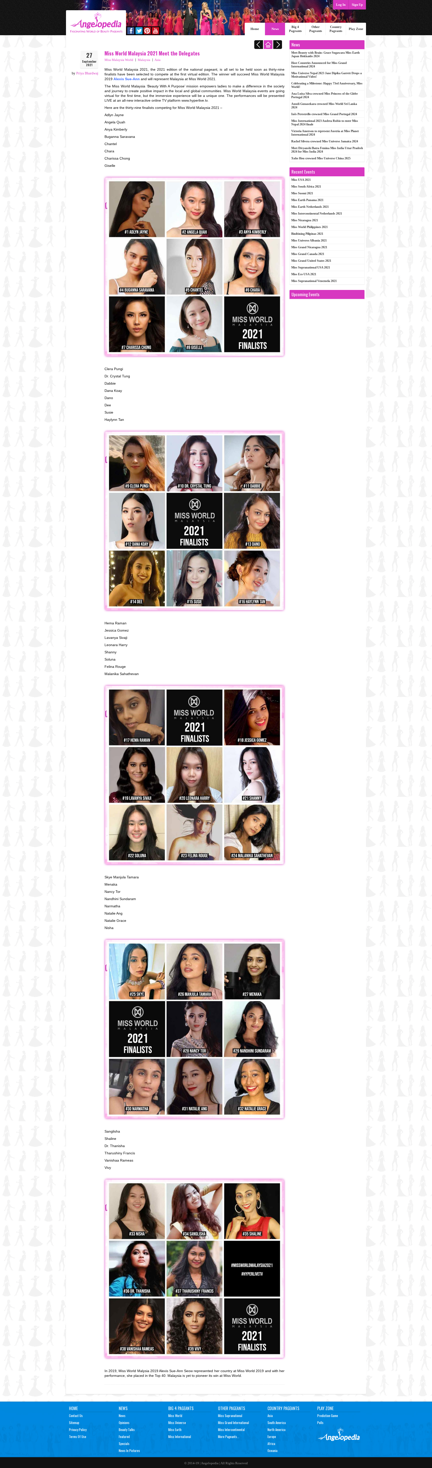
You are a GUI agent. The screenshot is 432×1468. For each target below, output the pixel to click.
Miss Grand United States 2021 (311, 260)
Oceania (273, 1450)
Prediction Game (327, 1415)
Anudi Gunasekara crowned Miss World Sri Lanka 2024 (324, 105)
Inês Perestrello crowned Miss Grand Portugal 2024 (324, 114)
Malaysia (144, 60)
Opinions (124, 1422)
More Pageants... (228, 1436)
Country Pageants (336, 29)
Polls (320, 1422)
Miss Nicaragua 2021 (304, 220)
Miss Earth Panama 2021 (307, 200)
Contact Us (76, 1415)
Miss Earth (175, 1429)
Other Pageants (315, 29)
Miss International (179, 1436)
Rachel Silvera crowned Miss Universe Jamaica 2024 (324, 141)
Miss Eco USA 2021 (303, 274)
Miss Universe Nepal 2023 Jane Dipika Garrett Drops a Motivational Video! (326, 74)
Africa (271, 1443)
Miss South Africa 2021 (306, 186)
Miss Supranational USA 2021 (310, 267)
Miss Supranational (230, 1415)
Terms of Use (77, 1436)
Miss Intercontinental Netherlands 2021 (316, 213)
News (275, 29)
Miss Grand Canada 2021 (307, 254)
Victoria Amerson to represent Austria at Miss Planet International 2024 (325, 132)
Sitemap (74, 1422)
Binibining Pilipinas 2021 (307, 234)
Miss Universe (177, 1422)
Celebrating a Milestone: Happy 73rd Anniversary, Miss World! (326, 85)
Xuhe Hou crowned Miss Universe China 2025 (320, 158)
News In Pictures (129, 1450)
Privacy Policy (77, 1429)
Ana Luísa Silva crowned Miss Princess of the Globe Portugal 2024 (324, 95)
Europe (272, 1436)
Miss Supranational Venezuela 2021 (314, 281)
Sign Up (357, 4)
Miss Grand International (233, 1422)
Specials (124, 1443)
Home (254, 29)
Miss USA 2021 (301, 180)
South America (277, 1422)
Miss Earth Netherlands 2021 (310, 207)
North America (277, 1429)
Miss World (175, 1415)
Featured (124, 1436)
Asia (157, 60)
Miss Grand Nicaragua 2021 (309, 247)
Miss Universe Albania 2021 (309, 240)
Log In (341, 4)
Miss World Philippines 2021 (309, 227)
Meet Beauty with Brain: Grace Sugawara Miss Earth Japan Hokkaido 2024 (325, 54)
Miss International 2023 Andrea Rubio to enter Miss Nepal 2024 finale (324, 122)
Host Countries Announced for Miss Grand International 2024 (319, 64)
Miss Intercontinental (231, 1429)
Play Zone (356, 29)
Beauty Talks (127, 1429)
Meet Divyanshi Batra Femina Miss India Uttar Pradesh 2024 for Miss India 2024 (327, 149)
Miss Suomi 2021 (302, 193)
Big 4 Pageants (295, 29)
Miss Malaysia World (118, 60)
